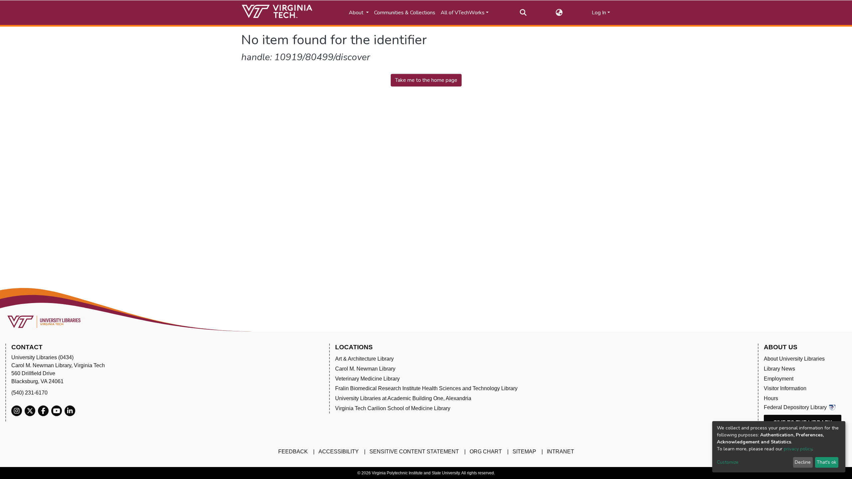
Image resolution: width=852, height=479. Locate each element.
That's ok (826, 462)
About (357, 12)
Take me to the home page (426, 80)
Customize (728, 462)
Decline (803, 462)
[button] (559, 13)
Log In (599, 12)
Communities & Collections (404, 12)
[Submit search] (523, 13)
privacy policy (798, 449)
